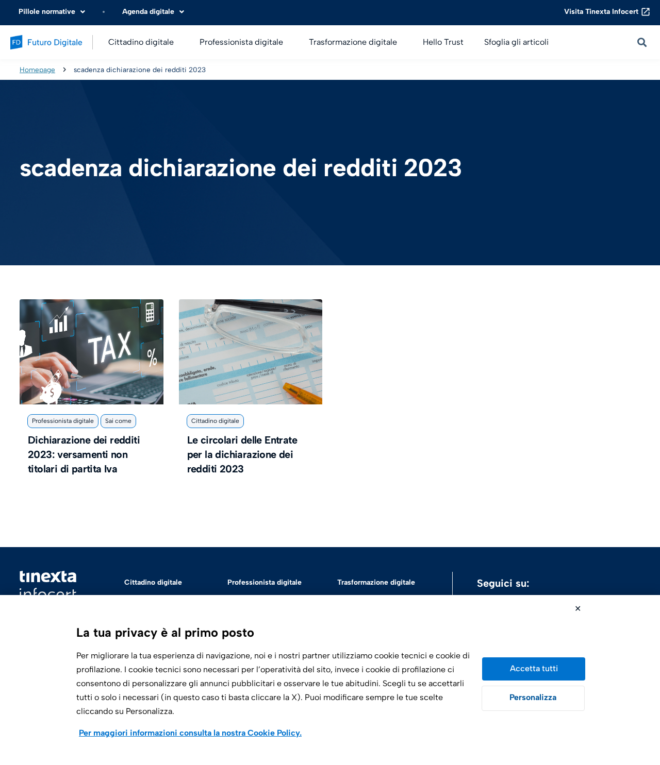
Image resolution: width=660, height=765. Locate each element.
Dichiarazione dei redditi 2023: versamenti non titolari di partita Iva (84, 454)
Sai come (118, 420)
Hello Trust (443, 42)
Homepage (37, 69)
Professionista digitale (63, 420)
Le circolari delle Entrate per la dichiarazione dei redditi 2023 (242, 454)
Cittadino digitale (215, 420)
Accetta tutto (533, 669)
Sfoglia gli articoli (516, 42)
